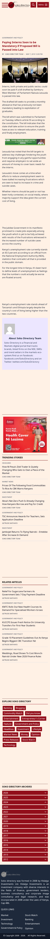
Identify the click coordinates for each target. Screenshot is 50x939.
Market (4, 915)
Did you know (33, 713)
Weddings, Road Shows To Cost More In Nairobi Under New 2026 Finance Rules (22, 655)
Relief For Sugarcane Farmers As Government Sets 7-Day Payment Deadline (23, 593)
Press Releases (11, 739)
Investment (23, 729)
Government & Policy (11, 927)
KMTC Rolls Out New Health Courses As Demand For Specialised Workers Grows (22, 608)
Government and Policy (27, 723)
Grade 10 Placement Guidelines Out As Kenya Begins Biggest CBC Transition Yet (25, 639)
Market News (10, 734)
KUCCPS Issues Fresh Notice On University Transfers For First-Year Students (23, 624)
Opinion (36, 734)
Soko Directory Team (14, 54)
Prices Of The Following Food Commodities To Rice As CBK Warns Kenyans (23, 487)
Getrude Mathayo (9, 523)
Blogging (20, 708)
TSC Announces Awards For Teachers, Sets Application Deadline (23, 518)
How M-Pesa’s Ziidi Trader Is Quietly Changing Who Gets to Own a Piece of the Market (23, 470)
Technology (9, 745)
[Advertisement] (25, 18)
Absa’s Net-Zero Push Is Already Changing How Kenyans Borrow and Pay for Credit (23, 502)
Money (24, 734)
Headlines (9, 729)
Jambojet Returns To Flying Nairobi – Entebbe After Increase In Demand (24, 533)
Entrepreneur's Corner (33, 718)
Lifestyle (37, 729)
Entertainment (11, 718)
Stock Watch (28, 739)
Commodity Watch (13, 713)
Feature (7, 723)
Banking (8, 708)
